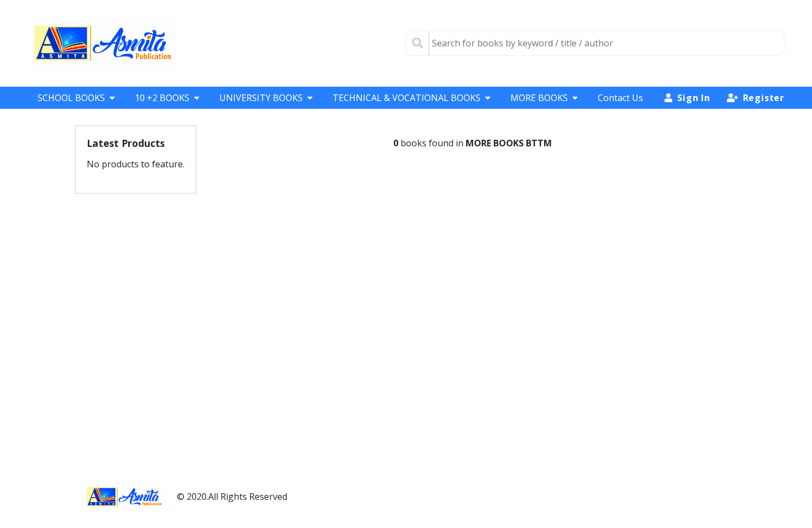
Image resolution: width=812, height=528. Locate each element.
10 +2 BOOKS (162, 98)
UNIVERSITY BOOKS (261, 98)
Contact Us (620, 98)
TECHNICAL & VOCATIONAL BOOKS (407, 98)
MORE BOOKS (539, 98)
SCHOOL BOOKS (71, 98)
